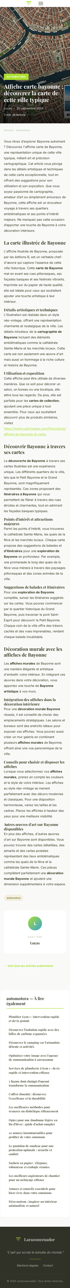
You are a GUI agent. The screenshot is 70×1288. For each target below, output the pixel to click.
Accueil (8, 130)
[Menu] (41, 3)
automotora (16, 76)
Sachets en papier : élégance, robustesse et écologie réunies (29, 1165)
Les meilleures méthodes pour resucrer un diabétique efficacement (33, 1109)
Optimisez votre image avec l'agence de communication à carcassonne (33, 1058)
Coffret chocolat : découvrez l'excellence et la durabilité (27, 1096)
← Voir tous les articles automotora (28, 966)
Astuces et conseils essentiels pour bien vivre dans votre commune (32, 1191)
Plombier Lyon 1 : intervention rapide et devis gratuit (34, 1019)
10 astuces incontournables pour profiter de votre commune (30, 1135)
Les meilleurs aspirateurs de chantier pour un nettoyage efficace (34, 1178)
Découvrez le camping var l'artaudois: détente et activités (34, 1045)
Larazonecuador (39, 1239)
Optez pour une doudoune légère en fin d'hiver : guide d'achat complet (33, 1122)
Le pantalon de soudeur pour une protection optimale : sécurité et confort (31, 1150)
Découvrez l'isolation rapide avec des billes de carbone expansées (34, 1032)
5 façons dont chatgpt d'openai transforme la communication (29, 1083)
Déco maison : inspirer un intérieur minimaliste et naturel (33, 1204)
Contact (48, 1265)
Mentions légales (27, 1265)
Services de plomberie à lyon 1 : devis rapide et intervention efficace (34, 1070)
